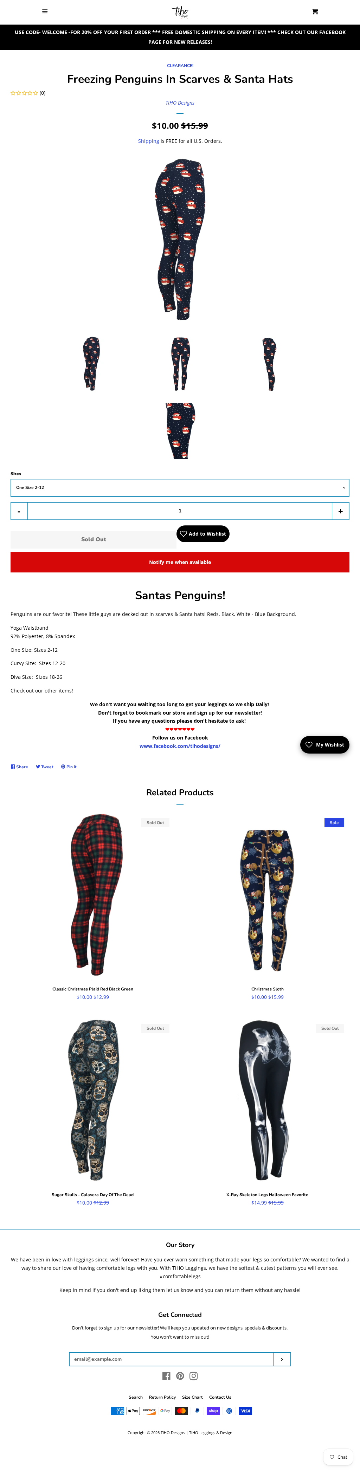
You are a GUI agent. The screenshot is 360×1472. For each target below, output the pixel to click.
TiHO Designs (180, 102)
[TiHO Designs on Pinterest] (180, 1377)
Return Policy (162, 1397)
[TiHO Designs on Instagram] (193, 1377)
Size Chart (192, 1397)
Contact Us (220, 1397)
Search (136, 1397)
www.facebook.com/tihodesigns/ (180, 746)
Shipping (148, 141)
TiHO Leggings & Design (210, 1432)
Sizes (16, 474)
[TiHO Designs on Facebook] (166, 1377)
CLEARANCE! (180, 65)
